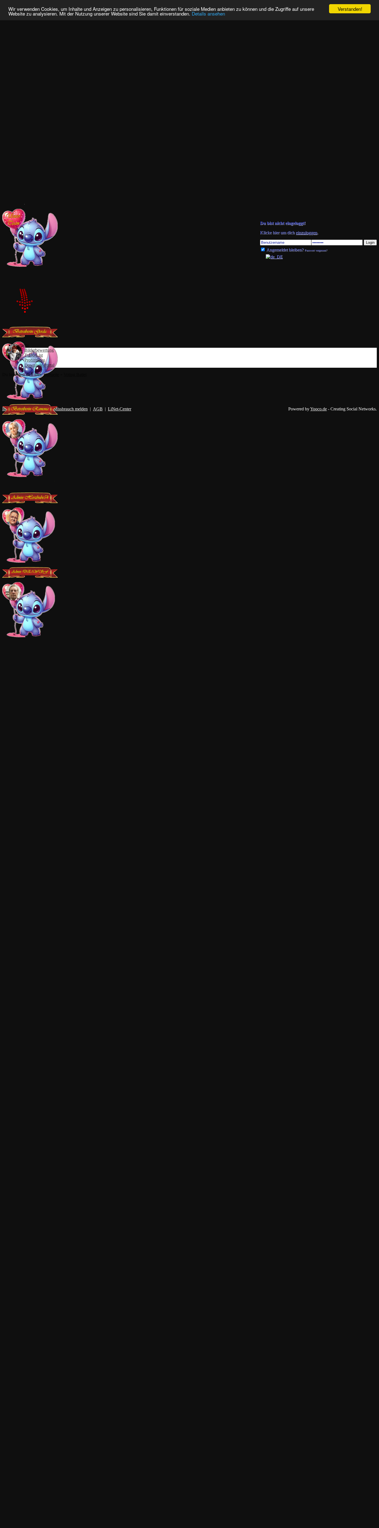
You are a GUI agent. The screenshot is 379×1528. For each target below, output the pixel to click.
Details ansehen (208, 13)
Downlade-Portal (39, 365)
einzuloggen (306, 232)
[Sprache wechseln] (271, 256)
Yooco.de (318, 409)
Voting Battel (75, 374)
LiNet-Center (119, 409)
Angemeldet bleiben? (285, 249)
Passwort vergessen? (316, 250)
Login (370, 242)
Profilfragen (34, 360)
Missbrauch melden (71, 409)
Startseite (51, 374)
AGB (98, 409)
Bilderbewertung (39, 350)
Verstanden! (350, 8)
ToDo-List (33, 355)
